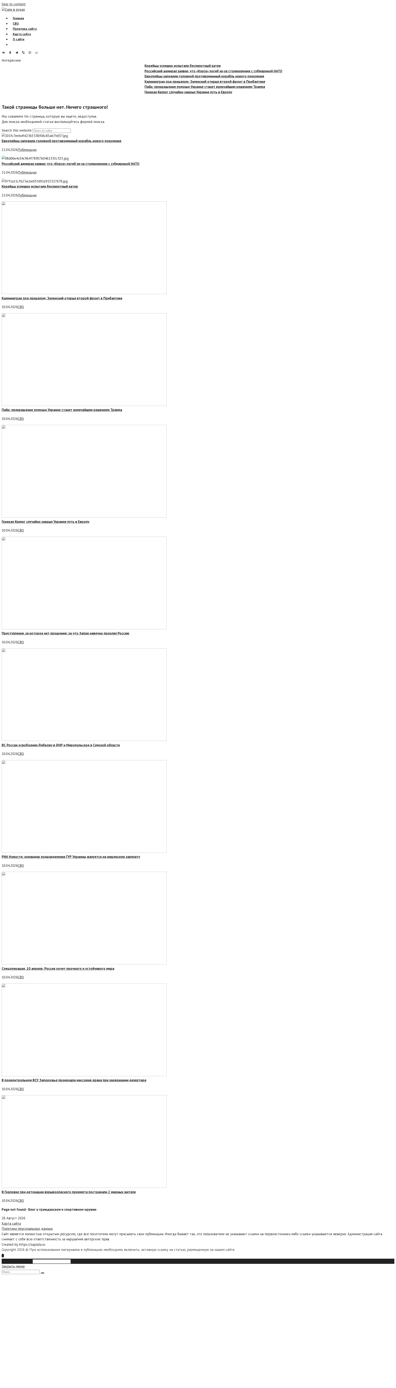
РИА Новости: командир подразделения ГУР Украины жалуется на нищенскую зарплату (71, 856)
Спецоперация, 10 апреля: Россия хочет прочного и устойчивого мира (58, 968)
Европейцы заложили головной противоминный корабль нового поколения (191, 76)
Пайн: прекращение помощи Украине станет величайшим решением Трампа (192, 86)
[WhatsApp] (31, 52)
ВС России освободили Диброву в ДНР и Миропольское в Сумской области (61, 745)
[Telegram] (18, 52)
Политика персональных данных (27, 1228)
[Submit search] (42, 1273)
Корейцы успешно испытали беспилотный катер (170, 65)
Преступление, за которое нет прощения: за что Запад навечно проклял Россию (65, 633)
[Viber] (24, 52)
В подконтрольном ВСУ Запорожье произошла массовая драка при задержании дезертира (74, 1080)
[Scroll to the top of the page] (3, 1255)
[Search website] (13, 45)
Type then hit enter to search (94, 1261)
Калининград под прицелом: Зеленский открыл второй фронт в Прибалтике (192, 81)
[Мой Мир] (37, 52)
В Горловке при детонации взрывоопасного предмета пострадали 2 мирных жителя (69, 1192)
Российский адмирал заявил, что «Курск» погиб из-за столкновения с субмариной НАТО (201, 71)
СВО (21, 307)
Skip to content (14, 4)
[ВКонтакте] (4, 52)
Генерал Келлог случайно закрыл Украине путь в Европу (175, 92)
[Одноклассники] (11, 52)
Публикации (27, 149)
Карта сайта (11, 1223)
